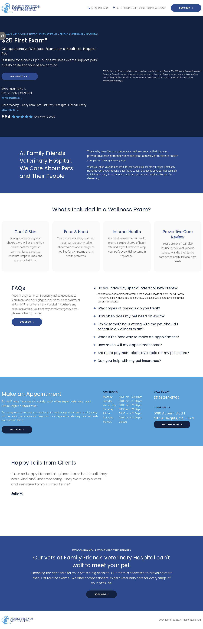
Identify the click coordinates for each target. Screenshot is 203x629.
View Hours (8, 110)
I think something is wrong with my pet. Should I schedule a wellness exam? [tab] (138, 326)
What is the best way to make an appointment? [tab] (138, 337)
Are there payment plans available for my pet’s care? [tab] (143, 352)
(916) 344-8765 (99, 7)
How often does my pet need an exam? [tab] (131, 316)
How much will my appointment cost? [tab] (130, 345)
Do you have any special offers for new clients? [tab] (138, 288)
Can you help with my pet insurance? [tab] (129, 360)
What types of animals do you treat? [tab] (129, 308)
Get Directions (18, 76)
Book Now (184, 7)
